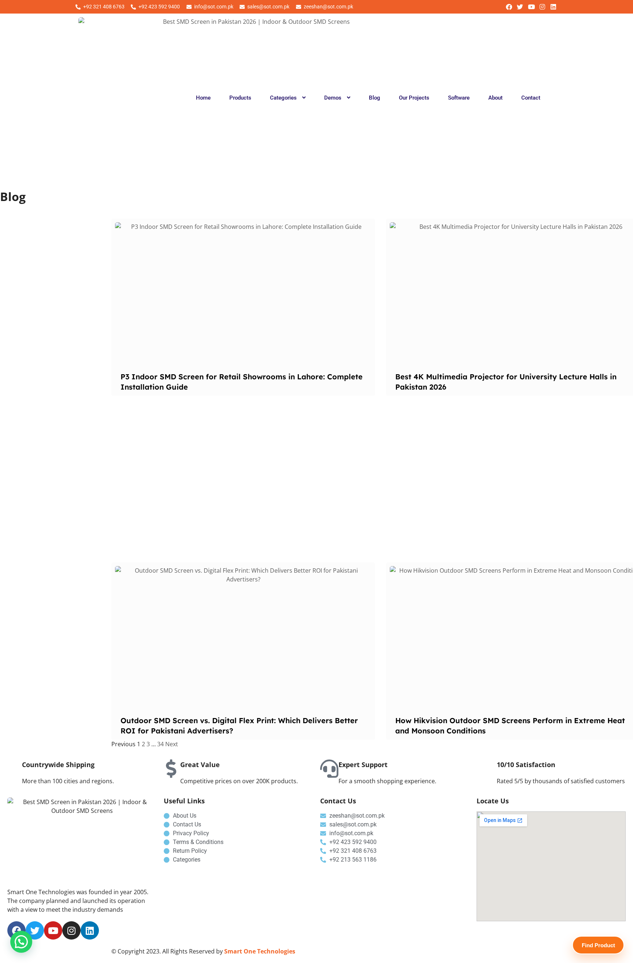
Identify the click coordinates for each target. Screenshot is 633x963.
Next (171, 744)
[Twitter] (520, 7)
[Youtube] (531, 7)
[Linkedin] (553, 7)
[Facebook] (509, 7)
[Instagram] (542, 7)
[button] (287, 98)
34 (160, 744)
